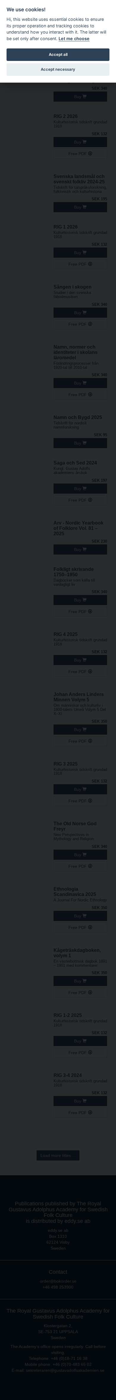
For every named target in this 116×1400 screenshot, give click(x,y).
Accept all (58, 54)
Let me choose (74, 38)
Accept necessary (58, 69)
